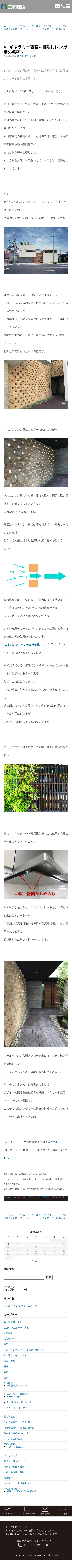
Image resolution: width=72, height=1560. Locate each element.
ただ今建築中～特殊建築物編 (19, 1427)
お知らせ (8, 1344)
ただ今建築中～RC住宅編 (17, 1422)
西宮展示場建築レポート (16, 1433)
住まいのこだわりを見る (16, 1327)
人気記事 (8, 1333)
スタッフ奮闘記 (15, 1446)
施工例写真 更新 (13, 1322)
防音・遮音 (9, 1361)
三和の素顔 (9, 1444)
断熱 (6, 1366)
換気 (6, 1377)
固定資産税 (9, 1416)
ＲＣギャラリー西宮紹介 (39, 1197)
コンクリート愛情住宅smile (17, 1483)
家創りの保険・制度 (14, 1472)
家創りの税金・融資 (14, 1466)
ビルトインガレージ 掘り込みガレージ (24, 1349)
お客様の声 (9, 1338)
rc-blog (35, 56)
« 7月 (34, 1260)
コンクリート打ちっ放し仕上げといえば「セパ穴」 (19, 27)
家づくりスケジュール (15, 1461)
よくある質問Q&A (13, 1438)
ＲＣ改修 (8, 1383)
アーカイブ (9, 1287)
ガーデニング (13, 1396)
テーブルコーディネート (19, 1402)
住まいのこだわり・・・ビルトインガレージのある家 (52, 27)
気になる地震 (10, 1455)
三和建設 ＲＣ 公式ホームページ (20, 1306)
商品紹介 (8, 1477)
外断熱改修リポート (17, 1385)
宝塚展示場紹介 (12, 1489)
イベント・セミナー (17, 1407)
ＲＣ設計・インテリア (15, 1355)
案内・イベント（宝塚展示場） (23, 1491)
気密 (6, 1372)
